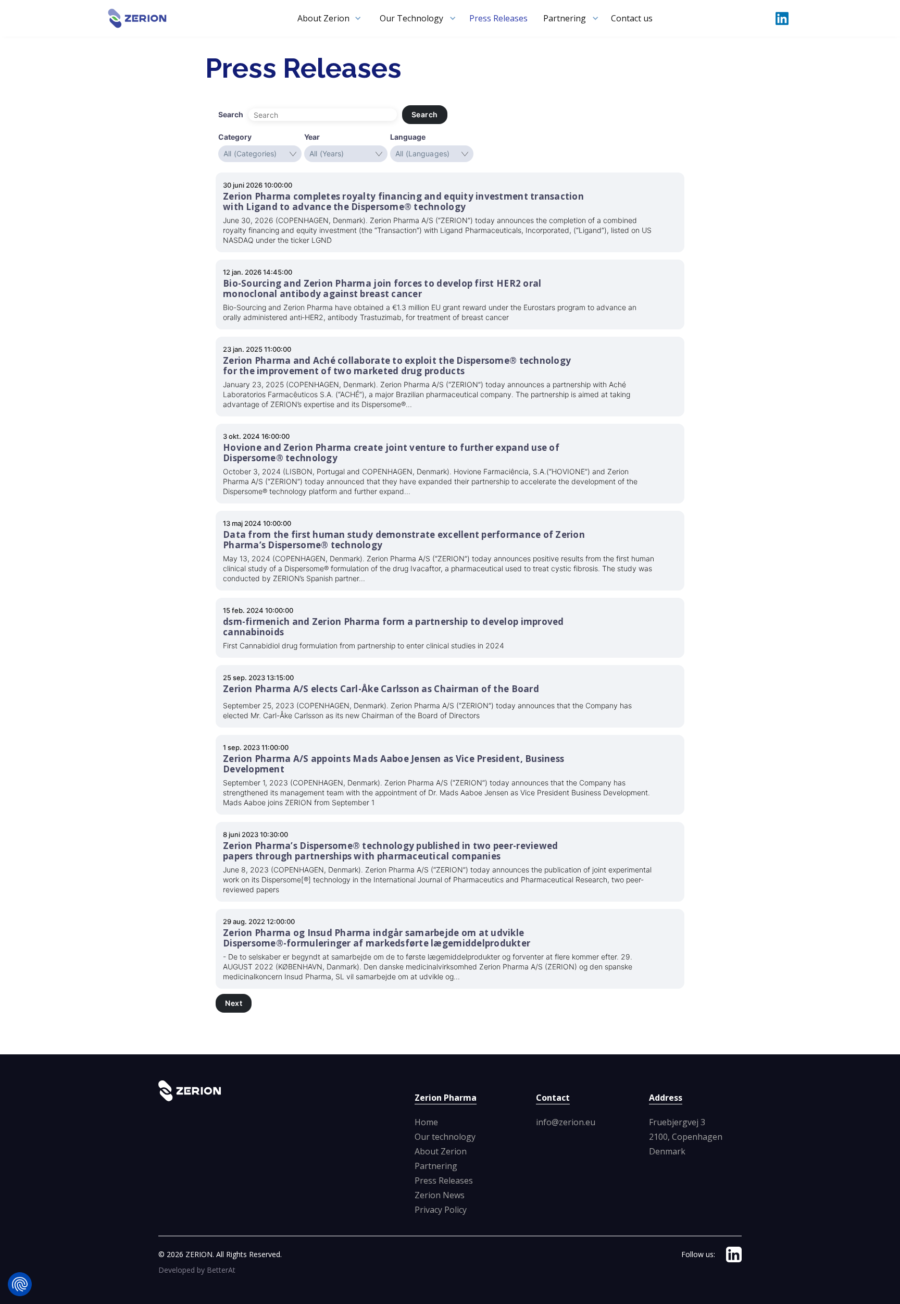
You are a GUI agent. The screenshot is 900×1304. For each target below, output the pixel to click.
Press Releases (498, 18)
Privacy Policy (441, 1209)
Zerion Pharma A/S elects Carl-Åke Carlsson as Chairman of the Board (381, 689)
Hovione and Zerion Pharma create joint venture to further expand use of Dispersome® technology (391, 452)
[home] (137, 18)
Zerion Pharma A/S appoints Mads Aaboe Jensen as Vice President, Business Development (393, 764)
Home (426, 1122)
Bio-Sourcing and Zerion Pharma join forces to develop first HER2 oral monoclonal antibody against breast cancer (382, 288)
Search (424, 114)
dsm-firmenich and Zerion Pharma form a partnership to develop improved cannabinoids (393, 627)
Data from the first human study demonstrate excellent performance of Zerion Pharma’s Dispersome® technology (404, 540)
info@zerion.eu (565, 1122)
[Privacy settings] (20, 1284)
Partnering (436, 1166)
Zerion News (440, 1195)
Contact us (632, 18)
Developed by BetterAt (196, 1270)
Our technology (445, 1136)
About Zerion (441, 1151)
